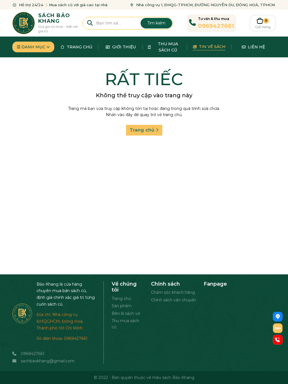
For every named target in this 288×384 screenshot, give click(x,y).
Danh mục (33, 46)
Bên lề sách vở (126, 313)
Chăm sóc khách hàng (173, 292)
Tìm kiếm (156, 23)
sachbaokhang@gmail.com (48, 360)
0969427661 (32, 353)
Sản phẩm (122, 305)
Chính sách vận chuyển (173, 299)
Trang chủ (143, 130)
